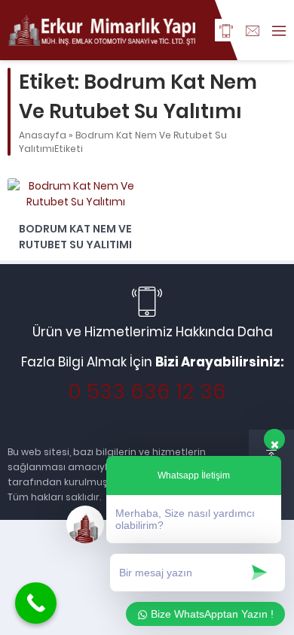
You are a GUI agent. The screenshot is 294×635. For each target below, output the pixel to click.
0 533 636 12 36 (147, 391)
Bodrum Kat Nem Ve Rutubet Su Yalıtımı (75, 236)
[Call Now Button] (36, 603)
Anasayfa (42, 135)
